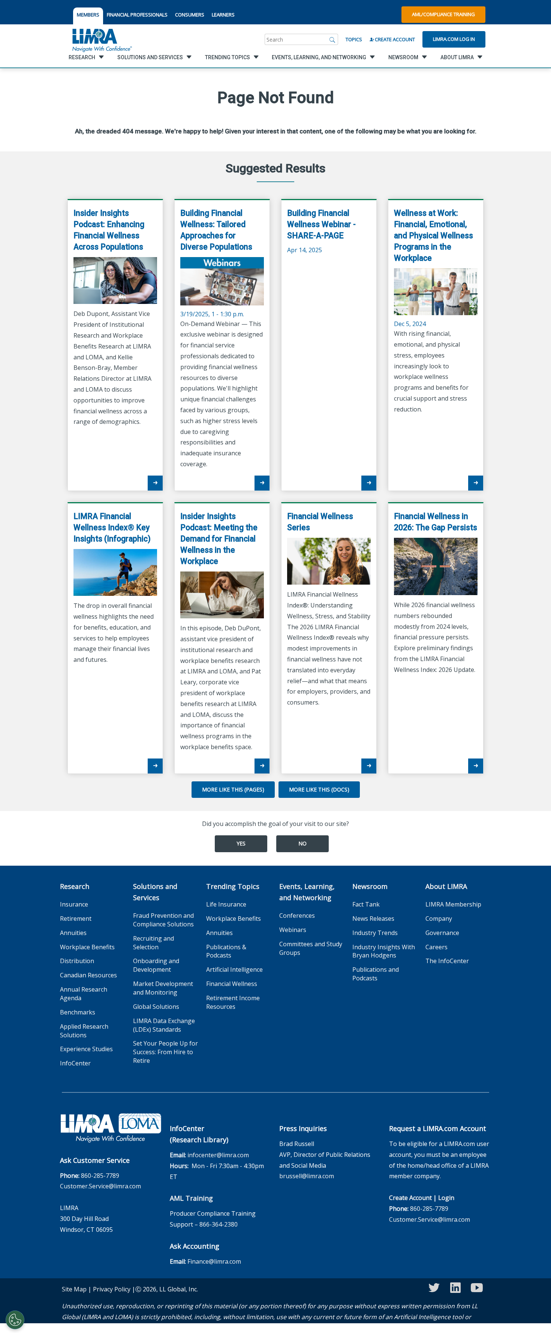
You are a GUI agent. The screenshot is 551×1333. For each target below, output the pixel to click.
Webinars (292, 930)
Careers (436, 947)
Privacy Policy (111, 1289)
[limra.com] (101, 39)
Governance (442, 933)
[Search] (332, 39)
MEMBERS (88, 14)
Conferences (297, 915)
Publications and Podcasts (375, 973)
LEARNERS (223, 14)
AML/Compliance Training (443, 14)
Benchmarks (77, 1012)
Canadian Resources (88, 975)
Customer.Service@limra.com (100, 1186)
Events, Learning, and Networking (307, 892)
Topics (354, 39)
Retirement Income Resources (233, 1002)
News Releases (373, 918)
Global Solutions (156, 1006)
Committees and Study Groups (310, 948)
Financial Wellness (231, 984)
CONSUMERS (189, 14)
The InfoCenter (447, 961)
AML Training (191, 1198)
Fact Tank (366, 904)
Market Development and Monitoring (163, 988)
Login (446, 1198)
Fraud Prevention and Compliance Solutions (163, 919)
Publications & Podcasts (226, 951)
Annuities (73, 933)
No (302, 843)
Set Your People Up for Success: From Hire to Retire (165, 1052)
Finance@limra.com (214, 1261)
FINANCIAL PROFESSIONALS (137, 14)
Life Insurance (226, 904)
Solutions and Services (155, 892)
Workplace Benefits (87, 947)
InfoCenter (75, 1063)
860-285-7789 (100, 1175)
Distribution (77, 961)
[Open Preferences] (15, 1320)
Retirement (75, 918)
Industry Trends (375, 933)
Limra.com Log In (454, 39)
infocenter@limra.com (218, 1155)
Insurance (74, 904)
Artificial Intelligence (234, 969)
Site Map (74, 1289)
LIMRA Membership (453, 904)
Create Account (394, 39)
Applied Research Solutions (84, 1030)
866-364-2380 (218, 1224)
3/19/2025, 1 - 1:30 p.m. (216, 263)
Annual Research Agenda (83, 993)
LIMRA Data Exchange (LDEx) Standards (164, 1025)
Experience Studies (86, 1049)
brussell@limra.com (306, 1176)
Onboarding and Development (156, 965)
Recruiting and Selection (153, 942)
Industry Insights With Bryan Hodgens (383, 951)
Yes (241, 843)
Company (438, 918)
